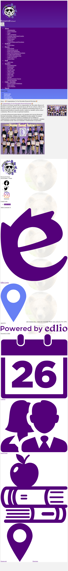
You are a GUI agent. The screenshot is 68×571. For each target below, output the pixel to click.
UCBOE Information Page (14, 56)
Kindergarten (10, 67)
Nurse (8, 33)
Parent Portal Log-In (12, 50)
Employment (7, 204)
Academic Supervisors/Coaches (15, 36)
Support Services (11, 37)
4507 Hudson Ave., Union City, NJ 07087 (37, 321)
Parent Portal (10, 48)
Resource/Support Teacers (14, 78)
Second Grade (11, 70)
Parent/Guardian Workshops (14, 83)
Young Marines (11, 86)
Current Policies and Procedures (15, 42)
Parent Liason (11, 39)
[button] (7, 28)
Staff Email (7, 95)
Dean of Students (11, 31)
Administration (11, 30)
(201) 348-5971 (57, 321)
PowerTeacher (8, 97)
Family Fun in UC (12, 57)
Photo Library (11, 85)
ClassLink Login (8, 98)
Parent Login (7, 94)
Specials (9, 77)
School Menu (10, 45)
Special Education (12, 80)
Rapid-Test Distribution (13, 51)
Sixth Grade (10, 75)
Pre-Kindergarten (11, 65)
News (2, 101)
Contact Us (10, 40)
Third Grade (10, 71)
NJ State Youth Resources (14, 54)
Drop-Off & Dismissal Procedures (16, 53)
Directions (35, 561)
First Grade (10, 68)
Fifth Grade (10, 74)
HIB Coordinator (11, 34)
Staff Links (10, 62)
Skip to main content (6, 1)
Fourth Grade (10, 73)
